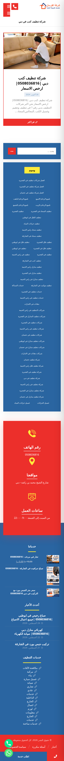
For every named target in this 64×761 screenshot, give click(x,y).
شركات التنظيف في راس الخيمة (31, 310)
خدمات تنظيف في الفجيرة (32, 291)
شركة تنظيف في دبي (32, 378)
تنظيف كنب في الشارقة (31, 260)
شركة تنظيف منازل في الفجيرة (32, 390)
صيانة (30, 682)
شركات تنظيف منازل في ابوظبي (31, 341)
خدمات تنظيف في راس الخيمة (31, 297)
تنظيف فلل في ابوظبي (20, 242)
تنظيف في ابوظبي (19, 248)
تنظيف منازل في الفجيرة (31, 273)
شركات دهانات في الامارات (31, 353)
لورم (30, 708)
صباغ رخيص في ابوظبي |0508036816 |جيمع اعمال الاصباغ (32, 617)
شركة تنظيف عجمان (32, 359)
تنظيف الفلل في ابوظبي (31, 217)
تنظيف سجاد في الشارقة (31, 236)
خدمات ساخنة (30, 723)
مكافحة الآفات (30, 668)
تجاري (30, 686)
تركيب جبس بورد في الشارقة (32, 644)
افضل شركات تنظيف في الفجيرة (32, 180)
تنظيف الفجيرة (18, 211)
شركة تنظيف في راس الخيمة (31, 384)
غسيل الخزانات (43, 403)
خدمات (30, 694)
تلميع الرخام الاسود (43, 199)
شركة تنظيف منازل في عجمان (32, 396)
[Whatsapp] (9, 753)
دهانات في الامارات (31, 304)
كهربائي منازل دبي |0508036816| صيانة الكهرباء (32, 631)
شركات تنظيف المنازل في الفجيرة (31, 316)
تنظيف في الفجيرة (44, 254)
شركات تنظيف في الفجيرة (31, 322)
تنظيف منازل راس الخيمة (32, 267)
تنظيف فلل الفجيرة (44, 242)
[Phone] (9, 743)
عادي (30, 690)
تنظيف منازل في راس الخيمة (31, 279)
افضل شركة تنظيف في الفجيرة (32, 186)
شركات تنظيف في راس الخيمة (32, 328)
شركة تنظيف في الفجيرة (31, 372)
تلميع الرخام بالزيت (43, 205)
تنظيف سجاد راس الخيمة (31, 229)
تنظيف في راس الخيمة (21, 254)
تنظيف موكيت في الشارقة (41, 285)
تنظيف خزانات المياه (32, 223)
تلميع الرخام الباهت (20, 199)
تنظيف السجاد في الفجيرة (41, 211)
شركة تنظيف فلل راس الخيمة (31, 366)
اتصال (30, 705)
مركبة (30, 671)
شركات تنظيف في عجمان (32, 335)
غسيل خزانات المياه (22, 403)
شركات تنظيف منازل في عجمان (31, 347)
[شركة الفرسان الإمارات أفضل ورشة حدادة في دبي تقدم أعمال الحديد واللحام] (50, 6)
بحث (11, 151)
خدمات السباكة (18, 285)
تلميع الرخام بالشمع (20, 205)
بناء (30, 675)
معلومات (30, 712)
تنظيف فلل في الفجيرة (42, 248)
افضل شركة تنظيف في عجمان (32, 192)
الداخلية (30, 697)
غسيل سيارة (30, 679)
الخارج (30, 701)
